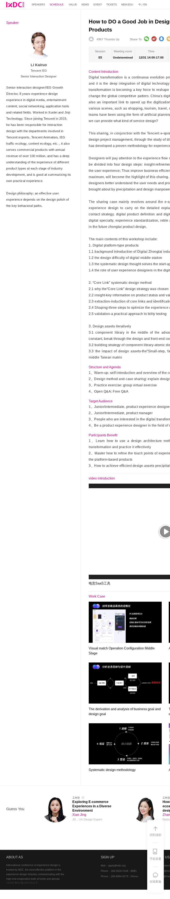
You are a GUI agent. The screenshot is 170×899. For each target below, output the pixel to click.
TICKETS (111, 4)
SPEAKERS (38, 4)
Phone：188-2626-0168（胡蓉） (119, 871)
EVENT (98, 4)
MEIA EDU (127, 4)
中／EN (142, 4)
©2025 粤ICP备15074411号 (22, 882)
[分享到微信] (146, 38)
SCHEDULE (56, 4)
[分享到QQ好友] (161, 38)
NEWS (85, 4)
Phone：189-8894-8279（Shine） (120, 876)
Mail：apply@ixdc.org (113, 865)
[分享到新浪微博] (154, 38)
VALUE (73, 4)
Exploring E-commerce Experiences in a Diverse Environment (91, 806)
